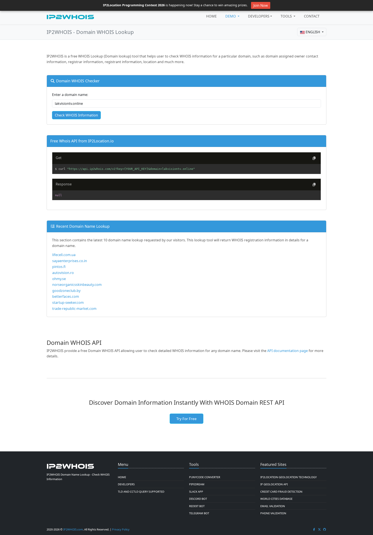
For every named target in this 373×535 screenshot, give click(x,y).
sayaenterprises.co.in (69, 260)
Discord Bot (198, 499)
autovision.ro (63, 272)
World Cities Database (276, 499)
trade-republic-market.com (74, 308)
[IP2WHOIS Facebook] (314, 529)
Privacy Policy (121, 529)
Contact (311, 16)
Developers (258, 16)
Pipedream (196, 484)
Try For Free (186, 418)
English (313, 32)
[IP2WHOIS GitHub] (324, 529)
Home (211, 16)
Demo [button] (231, 16)
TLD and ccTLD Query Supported (141, 492)
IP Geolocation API (274, 484)
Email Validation (272, 506)
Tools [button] (287, 16)
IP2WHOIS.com (73, 529)
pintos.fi (59, 266)
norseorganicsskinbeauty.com (77, 284)
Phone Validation (273, 513)
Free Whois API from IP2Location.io (82, 140)
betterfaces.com (65, 296)
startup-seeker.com (68, 302)
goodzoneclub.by (66, 290)
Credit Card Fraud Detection (281, 492)
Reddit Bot (197, 506)
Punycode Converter (204, 477)
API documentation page (287, 350)
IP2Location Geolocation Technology (288, 477)
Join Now (260, 5)
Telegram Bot (199, 513)
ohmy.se (59, 278)
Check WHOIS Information (76, 115)
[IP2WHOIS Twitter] (319, 529)
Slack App (196, 492)
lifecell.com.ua (64, 254)
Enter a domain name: (70, 94)
